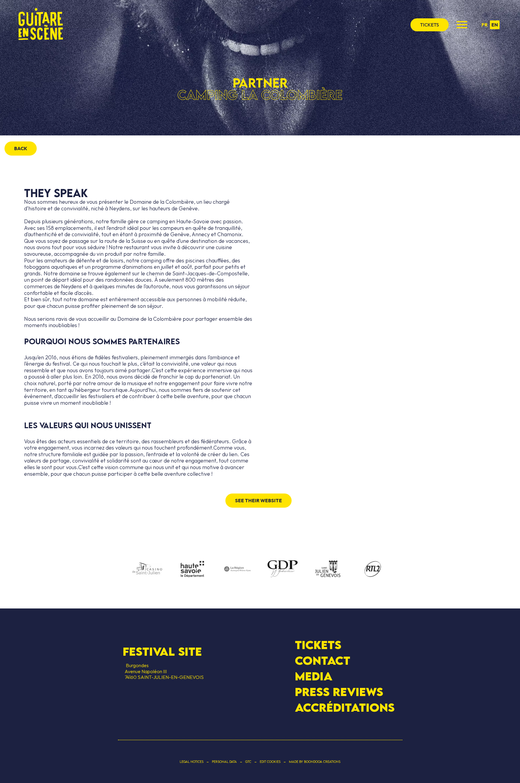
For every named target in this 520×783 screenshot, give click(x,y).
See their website (258, 500)
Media (314, 676)
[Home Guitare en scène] (40, 24)
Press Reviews (339, 692)
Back (20, 148)
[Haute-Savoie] (192, 569)
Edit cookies (270, 761)
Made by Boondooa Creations (314, 761)
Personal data (224, 761)
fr (484, 25)
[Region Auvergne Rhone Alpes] (237, 569)
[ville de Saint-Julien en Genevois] (328, 569)
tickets (429, 25)
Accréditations (345, 707)
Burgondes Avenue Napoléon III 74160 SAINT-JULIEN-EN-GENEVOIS (163, 671)
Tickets (318, 645)
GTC (248, 761)
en (494, 25)
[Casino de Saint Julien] (147, 569)
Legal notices (191, 761)
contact (322, 660)
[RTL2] (373, 569)
